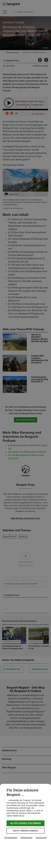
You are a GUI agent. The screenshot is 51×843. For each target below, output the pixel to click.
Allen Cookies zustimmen (25, 823)
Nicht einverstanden (25, 830)
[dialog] (25, 813)
